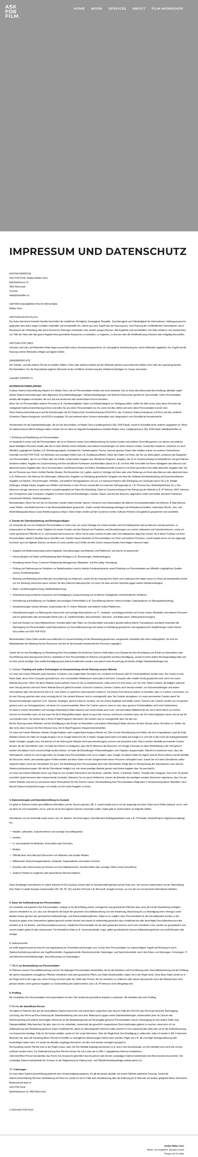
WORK (96, 8)
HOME (79, 8)
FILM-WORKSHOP (167, 8)
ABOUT (138, 8)
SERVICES (117, 8)
